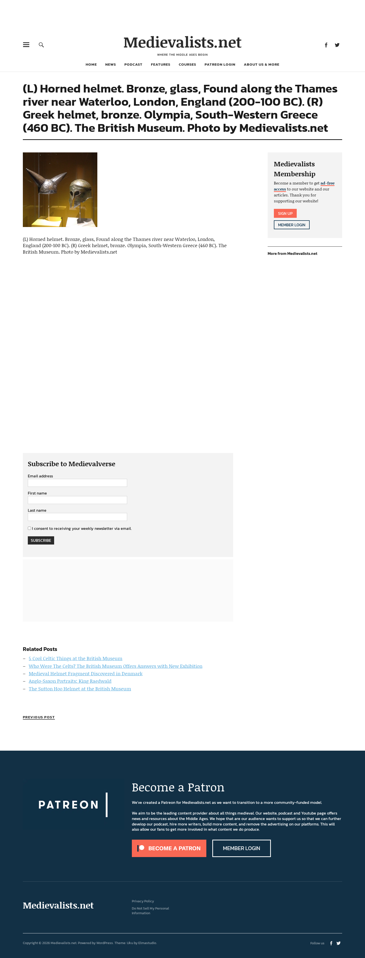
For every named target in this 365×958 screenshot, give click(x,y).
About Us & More (261, 64)
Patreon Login (220, 64)
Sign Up (285, 213)
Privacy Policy (143, 901)
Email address (40, 476)
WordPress (104, 943)
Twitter (337, 44)
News (110, 64)
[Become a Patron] (169, 856)
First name (37, 493)
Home (91, 64)
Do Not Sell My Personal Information (150, 911)
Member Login (291, 225)
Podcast (133, 64)
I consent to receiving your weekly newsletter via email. (82, 528)
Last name (37, 510)
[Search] (41, 44)
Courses (187, 64)
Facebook (325, 44)
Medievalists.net (182, 41)
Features (160, 64)
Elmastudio (147, 943)
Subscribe (41, 540)
